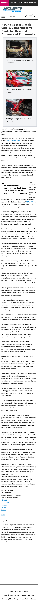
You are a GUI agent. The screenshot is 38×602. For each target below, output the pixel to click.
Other (3, 515)
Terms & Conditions (27, 595)
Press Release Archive (21, 591)
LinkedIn (4, 500)
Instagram (5, 502)
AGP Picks (4, 3)
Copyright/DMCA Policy (10, 599)
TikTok (3, 510)
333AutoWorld (30, 202)
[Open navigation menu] (3, 16)
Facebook (4, 505)
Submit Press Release (11, 595)
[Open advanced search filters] (30, 16)
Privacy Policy (24, 599)
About (11, 591)
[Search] (26, 16)
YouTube (4, 507)
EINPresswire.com (13, 141)
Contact (33, 599)
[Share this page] (35, 16)
